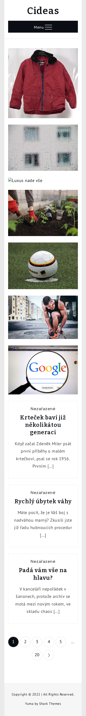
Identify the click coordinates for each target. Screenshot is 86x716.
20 (37, 654)
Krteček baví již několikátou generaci (43, 425)
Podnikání (43, 359)
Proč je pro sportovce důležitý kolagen (43, 319)
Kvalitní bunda (43, 85)
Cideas (43, 11)
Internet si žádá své (43, 372)
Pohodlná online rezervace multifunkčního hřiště (43, 267)
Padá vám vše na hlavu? (43, 574)
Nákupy (43, 76)
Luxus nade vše (43, 187)
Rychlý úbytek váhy (43, 501)
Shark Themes (50, 703)
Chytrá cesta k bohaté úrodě (43, 215)
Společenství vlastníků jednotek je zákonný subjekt (43, 150)
